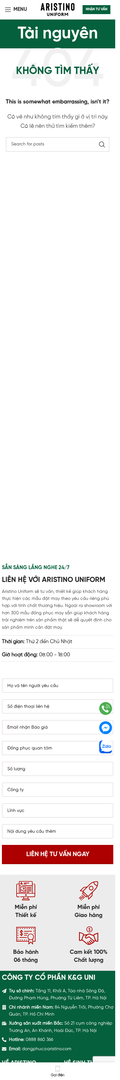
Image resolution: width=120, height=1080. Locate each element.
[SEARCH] (102, 144)
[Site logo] (57, 9)
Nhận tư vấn (96, 9)
